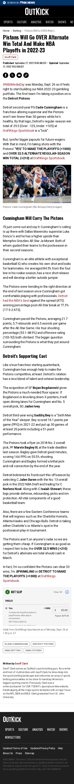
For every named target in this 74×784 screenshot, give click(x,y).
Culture (22, 22)
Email (19, 75)
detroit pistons (44, 644)
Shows (62, 22)
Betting (17, 30)
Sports (8, 22)
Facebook (5, 75)
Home (6, 30)
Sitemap (29, 753)
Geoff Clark (10, 57)
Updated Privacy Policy (42, 748)
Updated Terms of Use (15, 748)
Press (19, 753)
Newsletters (12, 737)
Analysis (36, 22)
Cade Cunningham (17, 644)
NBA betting (13, 650)
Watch (50, 22)
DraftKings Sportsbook (18, 130)
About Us (8, 753)
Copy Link (26, 75)
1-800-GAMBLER (53, 769)
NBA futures (34, 650)
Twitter (12, 75)
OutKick (37, 11)
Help (60, 748)
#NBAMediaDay (14, 84)
